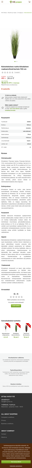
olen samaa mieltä (16, 461)
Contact (3, 434)
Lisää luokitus (16, 305)
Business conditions (7, 423)
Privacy (3, 420)
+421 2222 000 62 (14, 108)
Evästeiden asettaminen (16, 466)
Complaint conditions (7, 417)
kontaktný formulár (10, 110)
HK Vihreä (11, 1)
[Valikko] (2, 2)
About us (4, 437)
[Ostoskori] (29, 2)
